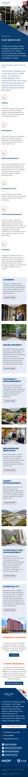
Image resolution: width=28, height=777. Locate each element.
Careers (14, 655)
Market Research (14, 683)
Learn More (10, 298)
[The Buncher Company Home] (6, 3)
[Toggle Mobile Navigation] (25, 3)
